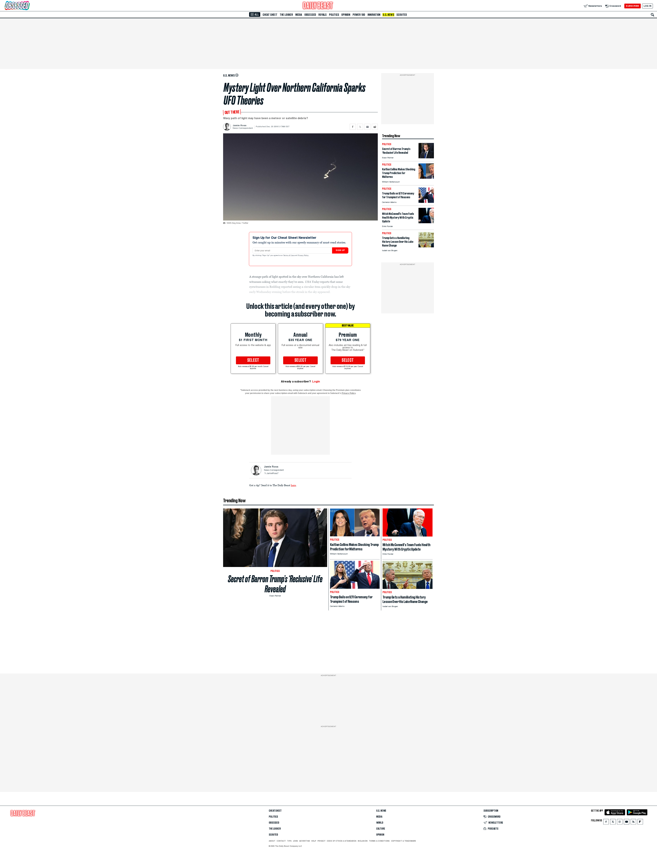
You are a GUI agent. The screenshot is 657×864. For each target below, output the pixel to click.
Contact (281, 841)
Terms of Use (288, 255)
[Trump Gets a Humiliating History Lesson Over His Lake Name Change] (426, 246)
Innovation (374, 14)
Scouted (401, 14)
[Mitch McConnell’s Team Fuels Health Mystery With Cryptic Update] (426, 222)
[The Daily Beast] (318, 6)
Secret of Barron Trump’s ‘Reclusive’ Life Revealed (275, 583)
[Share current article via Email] (367, 127)
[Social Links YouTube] (626, 822)
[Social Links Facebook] (606, 822)
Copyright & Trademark (403, 841)
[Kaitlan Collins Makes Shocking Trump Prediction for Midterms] (426, 177)
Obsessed (310, 14)
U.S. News (388, 14)
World (379, 822)
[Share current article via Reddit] (375, 127)
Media (298, 14)
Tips (289, 841)
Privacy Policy (303, 255)
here (293, 485)
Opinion (345, 14)
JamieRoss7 (272, 473)
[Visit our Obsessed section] (28, 6)
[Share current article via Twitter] (360, 127)
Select (253, 360)
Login (316, 381)
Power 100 (359, 14)
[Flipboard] (640, 822)
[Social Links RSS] (633, 822)
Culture (380, 828)
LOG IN (647, 6)
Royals (322, 14)
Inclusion (363, 841)
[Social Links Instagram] (619, 822)
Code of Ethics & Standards (341, 841)
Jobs (295, 841)
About (272, 841)
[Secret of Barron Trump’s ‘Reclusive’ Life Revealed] (426, 157)
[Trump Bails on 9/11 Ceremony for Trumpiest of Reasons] (426, 201)
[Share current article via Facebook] (353, 127)
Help (313, 841)
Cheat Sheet (270, 14)
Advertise (304, 841)
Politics (334, 14)
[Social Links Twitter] (613, 822)
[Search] (652, 14)
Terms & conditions (379, 841)
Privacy (321, 841)
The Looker (286, 14)
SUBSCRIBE (632, 6)
